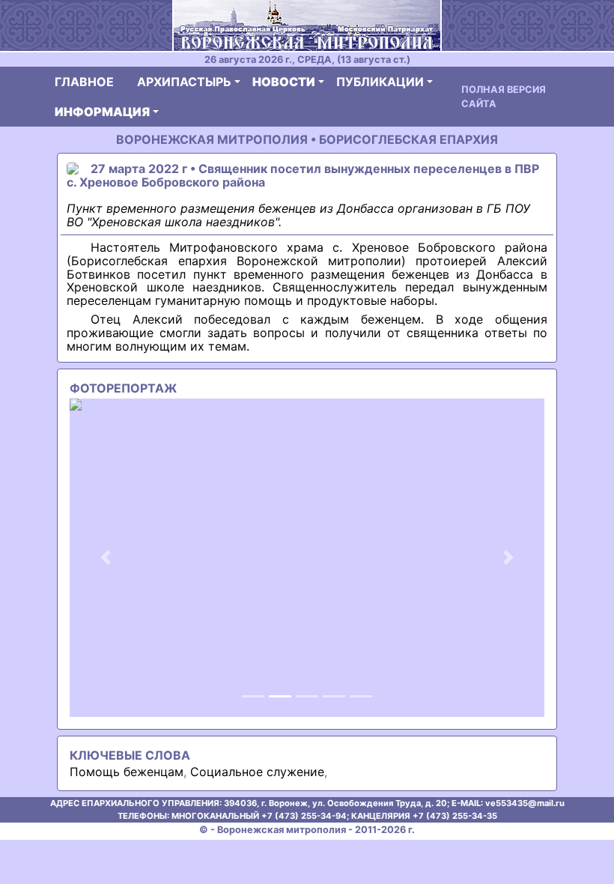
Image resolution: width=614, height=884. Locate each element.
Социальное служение (257, 771)
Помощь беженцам (126, 771)
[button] (105, 557)
